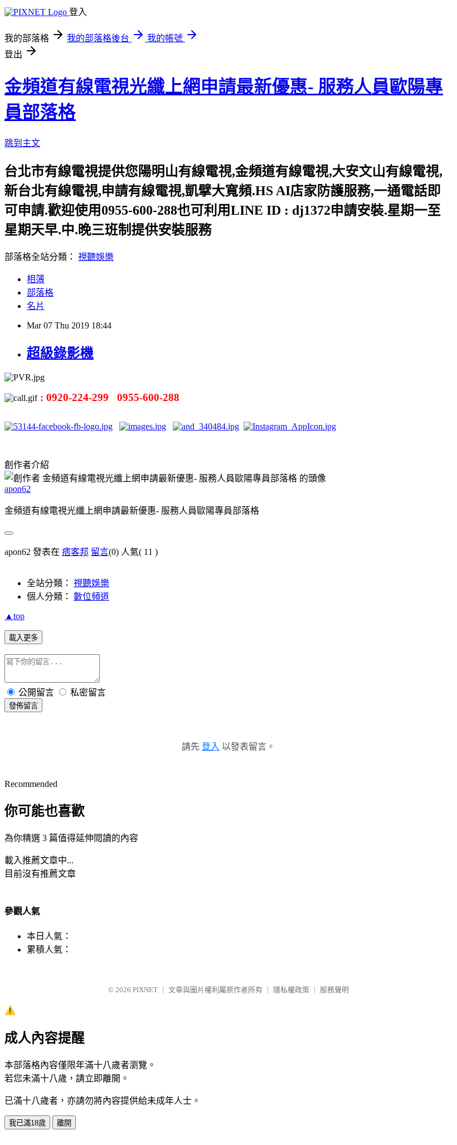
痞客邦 (75, 552)
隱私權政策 (291, 989)
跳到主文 (22, 143)
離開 (64, 1123)
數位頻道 (91, 596)
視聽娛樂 (96, 257)
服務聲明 (334, 989)
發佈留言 (23, 706)
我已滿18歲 (27, 1123)
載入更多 (23, 638)
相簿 (36, 279)
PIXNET (145, 989)
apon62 (17, 489)
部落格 (40, 292)
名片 (36, 306)
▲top (14, 616)
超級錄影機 (60, 353)
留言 (100, 552)
